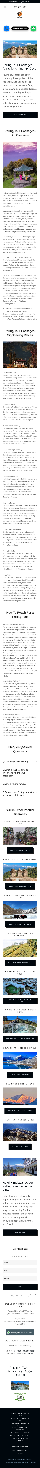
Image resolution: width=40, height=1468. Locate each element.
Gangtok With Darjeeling (20, 963)
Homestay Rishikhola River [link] (20, 1419)
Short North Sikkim (20, 1075)
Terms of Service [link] (21, 1296)
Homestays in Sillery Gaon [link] (20, 1415)
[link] (20, 14)
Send (20, 1287)
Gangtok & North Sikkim (20, 924)
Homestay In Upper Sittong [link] (20, 1439)
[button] (5, 7)
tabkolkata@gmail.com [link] (24, 1353)
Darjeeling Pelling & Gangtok (20, 1039)
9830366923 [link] (30, 1351)
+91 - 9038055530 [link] (19, 1351)
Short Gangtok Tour (20, 850)
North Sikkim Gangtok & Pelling (20, 1001)
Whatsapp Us (20, 115)
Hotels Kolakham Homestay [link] (20, 1429)
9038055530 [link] (20, 7)
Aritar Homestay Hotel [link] (20, 1435)
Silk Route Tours (20, 1147)
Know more (20, 1232)
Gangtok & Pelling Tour (20, 886)
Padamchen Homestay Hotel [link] (20, 1424)
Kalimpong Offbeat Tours (20, 1111)
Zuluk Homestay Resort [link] (20, 1432)
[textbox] (20, 1262)
